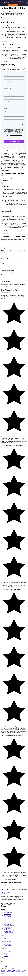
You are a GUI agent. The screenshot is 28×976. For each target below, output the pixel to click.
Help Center (7, 944)
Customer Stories (8, 943)
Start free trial (12, 4)
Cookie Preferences (10, 971)
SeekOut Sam (7, 915)
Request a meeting (5, 892)
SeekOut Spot (7, 914)
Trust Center (7, 958)
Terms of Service (5, 970)
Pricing (5, 964)
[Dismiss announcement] (27, 3)
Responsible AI (7, 945)
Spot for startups (8, 931)
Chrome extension (8, 932)
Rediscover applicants (9, 925)
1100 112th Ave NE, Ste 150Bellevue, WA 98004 (8, 904)
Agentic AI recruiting (9, 923)
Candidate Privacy (21, 970)
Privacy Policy (12, 970)
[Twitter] (3, 906)
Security (3, 971)
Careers (5, 953)
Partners (6, 956)
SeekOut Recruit (8, 912)
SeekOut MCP (7, 916)
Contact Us (6, 954)
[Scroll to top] (1, 974)
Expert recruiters (8, 927)
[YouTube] (5, 906)
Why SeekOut (7, 951)
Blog (5, 940)
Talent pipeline (7, 924)
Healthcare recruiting (9, 930)
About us (6, 957)
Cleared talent (7, 928)
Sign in (5, 966)
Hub (5, 938)
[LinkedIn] (1, 906)
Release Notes (7, 941)
